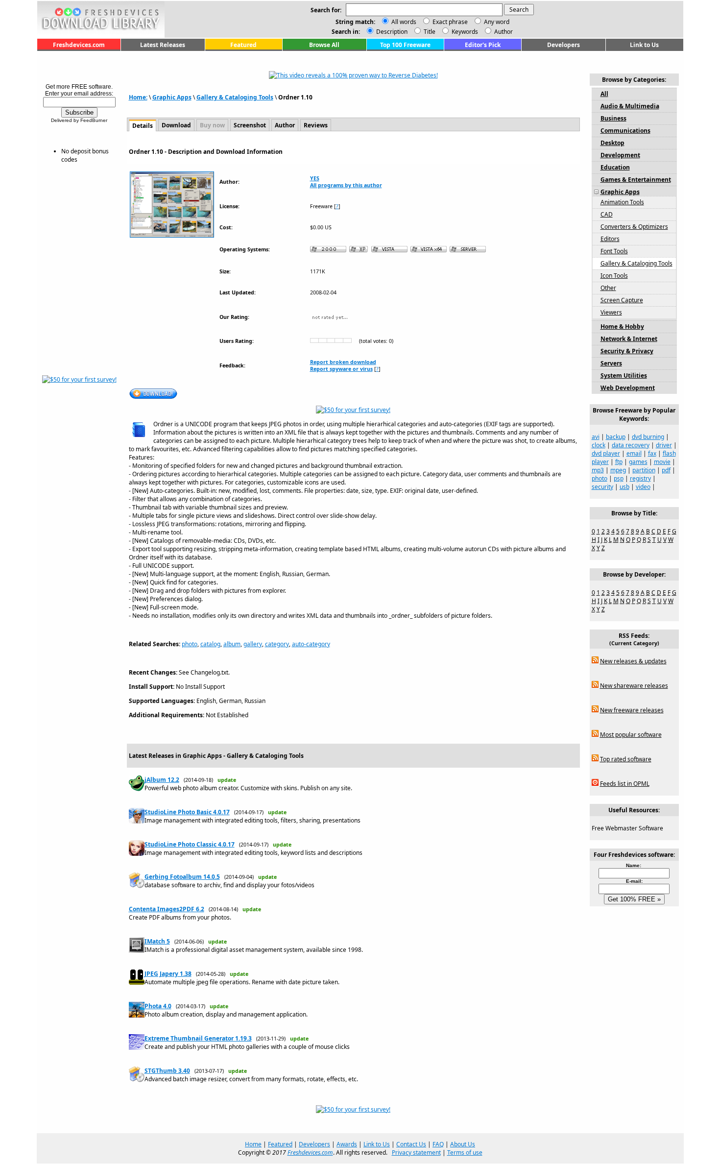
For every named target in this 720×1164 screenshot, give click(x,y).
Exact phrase (450, 22)
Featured (243, 45)
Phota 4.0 (157, 1006)
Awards (346, 1144)
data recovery (630, 445)
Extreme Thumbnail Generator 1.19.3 (198, 1038)
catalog (210, 644)
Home (253, 1144)
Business (613, 118)
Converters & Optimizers (634, 226)
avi (596, 437)
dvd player (606, 453)
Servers (611, 363)
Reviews (316, 125)
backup (615, 437)
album (231, 644)
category (277, 644)
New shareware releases (634, 685)
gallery (252, 644)
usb (624, 487)
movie (662, 462)
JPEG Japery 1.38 (168, 974)
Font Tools (614, 251)
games (638, 462)
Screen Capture (621, 300)
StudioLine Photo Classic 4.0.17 (189, 844)
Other (608, 288)
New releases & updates (633, 661)
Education (615, 167)
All (604, 94)
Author (503, 31)
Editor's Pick (483, 45)
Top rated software (625, 759)
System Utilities (623, 375)
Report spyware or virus (341, 368)
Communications (625, 130)
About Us (462, 1144)
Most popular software (631, 734)
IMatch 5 (157, 941)
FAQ (438, 1144)
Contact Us (411, 1144)
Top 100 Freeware (405, 45)
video (643, 487)
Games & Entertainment (635, 179)
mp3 (598, 470)
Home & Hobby (622, 326)
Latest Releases (162, 45)
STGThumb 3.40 (167, 1071)
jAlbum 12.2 (161, 780)
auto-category (311, 644)
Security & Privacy (626, 351)
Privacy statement (416, 1152)
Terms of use (464, 1152)
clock (598, 445)
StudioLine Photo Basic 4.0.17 (187, 812)
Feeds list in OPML (624, 783)
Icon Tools (614, 275)
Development (620, 155)
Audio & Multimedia (629, 106)
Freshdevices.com (79, 45)
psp (619, 478)
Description (391, 31)
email (634, 453)
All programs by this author (346, 185)
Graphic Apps (172, 97)
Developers (563, 45)
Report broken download (343, 362)
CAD (606, 214)
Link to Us (644, 45)
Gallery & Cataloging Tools (234, 97)
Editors (610, 239)
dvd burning (648, 437)
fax (652, 453)
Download (176, 125)
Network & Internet (628, 339)
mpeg (618, 470)
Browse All (324, 45)
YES (314, 178)
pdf (666, 470)
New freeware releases (632, 710)
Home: (138, 97)
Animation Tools (622, 202)
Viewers (611, 312)
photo (189, 644)
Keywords (464, 31)
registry (640, 478)
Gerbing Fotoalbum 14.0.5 (182, 877)
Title (428, 31)
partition (643, 470)
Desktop (612, 143)
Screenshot (250, 125)
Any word (496, 22)
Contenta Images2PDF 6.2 (166, 909)
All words (403, 22)
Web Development (627, 388)
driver (664, 445)
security (602, 487)
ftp (619, 462)
